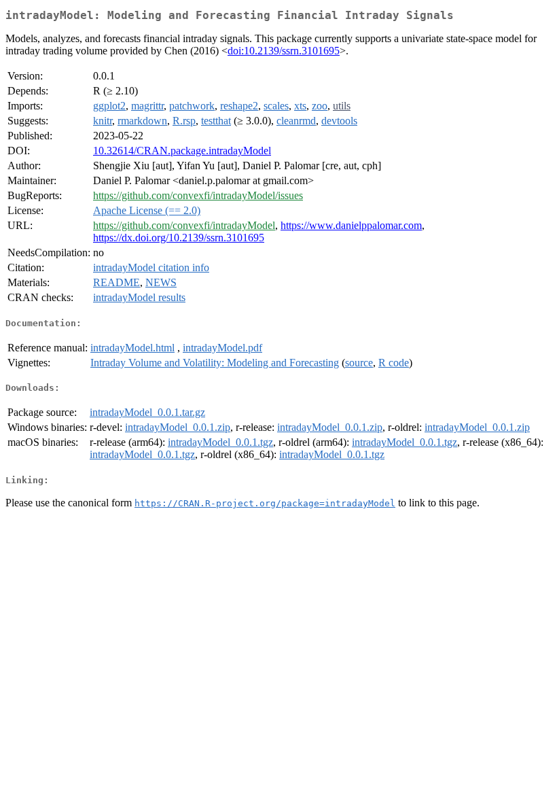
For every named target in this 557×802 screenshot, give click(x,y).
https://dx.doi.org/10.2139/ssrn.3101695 (178, 237)
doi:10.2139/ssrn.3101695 (284, 50)
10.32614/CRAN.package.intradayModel (182, 150)
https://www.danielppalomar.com (351, 225)
